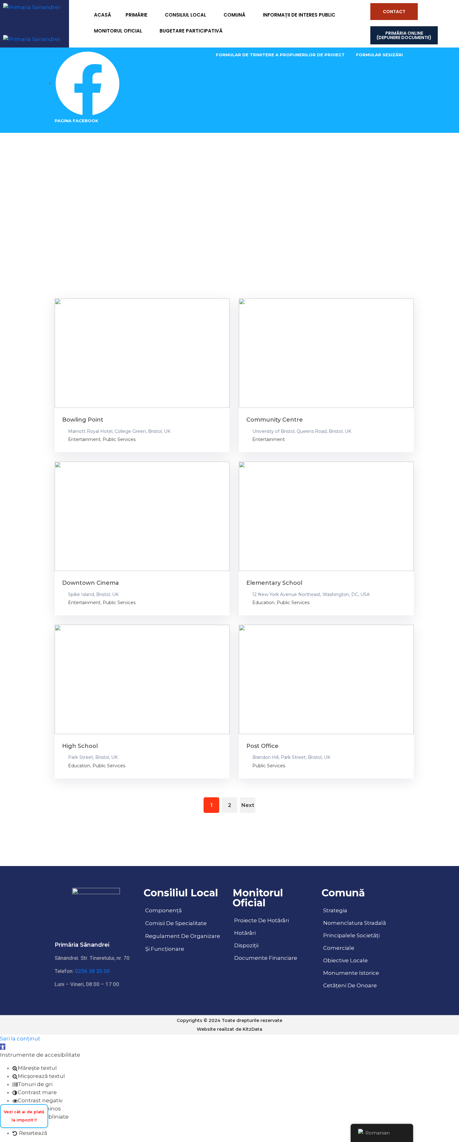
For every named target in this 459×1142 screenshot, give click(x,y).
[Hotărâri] (274, 933)
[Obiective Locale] (363, 960)
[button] (2, 1047)
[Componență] (185, 910)
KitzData (252, 1029)
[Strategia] (363, 910)
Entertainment (84, 439)
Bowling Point (82, 419)
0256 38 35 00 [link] (92, 971)
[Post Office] (326, 679)
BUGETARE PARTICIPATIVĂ (191, 31)
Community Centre (274, 419)
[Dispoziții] (274, 945)
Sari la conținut (20, 1038)
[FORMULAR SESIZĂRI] (379, 55)
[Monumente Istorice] (363, 973)
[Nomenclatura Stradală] (363, 923)
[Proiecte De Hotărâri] (274, 920)
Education (263, 602)
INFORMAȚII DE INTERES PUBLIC (299, 15)
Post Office (262, 746)
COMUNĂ (234, 15)
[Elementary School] (326, 516)
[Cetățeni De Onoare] (363, 985)
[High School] (142, 679)
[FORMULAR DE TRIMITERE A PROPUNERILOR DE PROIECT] (280, 55)
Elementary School (274, 582)
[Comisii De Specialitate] (185, 923)
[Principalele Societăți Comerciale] (363, 941)
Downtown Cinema (90, 582)
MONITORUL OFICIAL (118, 31)
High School (80, 746)
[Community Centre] (326, 353)
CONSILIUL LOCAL (185, 15)
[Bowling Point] (142, 353)
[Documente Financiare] (274, 958)
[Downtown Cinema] (142, 516)
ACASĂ (102, 15)
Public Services (119, 439)
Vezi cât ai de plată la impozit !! (24, 1115)
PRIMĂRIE (136, 15)
